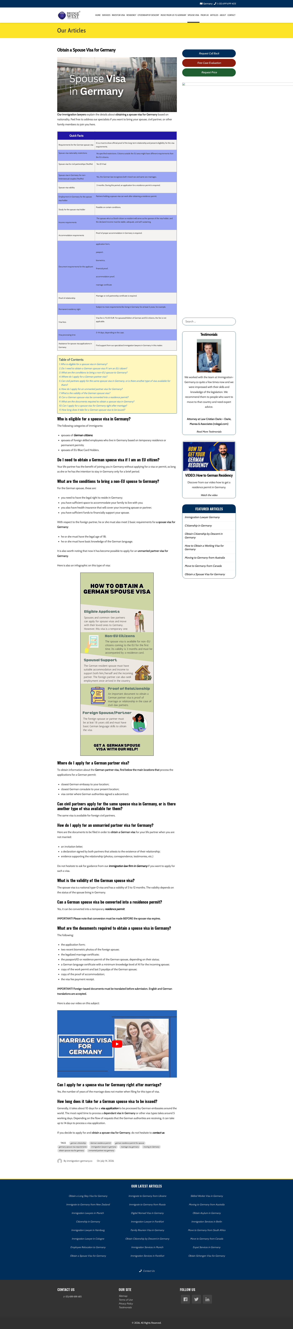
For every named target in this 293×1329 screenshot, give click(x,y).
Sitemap (123, 1296)
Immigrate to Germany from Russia (147, 1204)
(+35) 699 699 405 (226, 3)
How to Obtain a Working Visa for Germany (204, 547)
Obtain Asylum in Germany (207, 1213)
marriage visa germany (130, 1147)
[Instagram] (207, 1299)
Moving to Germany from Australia (205, 557)
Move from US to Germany (173, 15)
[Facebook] (185, 1299)
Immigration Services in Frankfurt (147, 1255)
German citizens (83, 435)
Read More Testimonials (209, 431)
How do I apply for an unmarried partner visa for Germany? (92, 388)
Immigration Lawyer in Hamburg (88, 1230)
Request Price (209, 72)
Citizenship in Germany (198, 525)
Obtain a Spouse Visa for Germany (205, 574)
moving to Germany (151, 1147)
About (223, 15)
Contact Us (148, 1270)
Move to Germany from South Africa (206, 1230)
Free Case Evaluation (209, 63)
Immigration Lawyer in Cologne (88, 1238)
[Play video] (117, 1044)
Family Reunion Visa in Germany (147, 1230)
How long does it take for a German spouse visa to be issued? (93, 409)
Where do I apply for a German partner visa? (84, 376)
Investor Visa (118, 15)
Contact (231, 15)
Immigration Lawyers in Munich (88, 1213)
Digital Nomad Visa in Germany (147, 1213)
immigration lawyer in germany (103, 1147)
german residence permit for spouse (129, 1143)
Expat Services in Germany (206, 1247)
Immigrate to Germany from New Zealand (88, 1204)
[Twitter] (196, 1299)
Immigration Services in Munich (147, 1247)
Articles (214, 15)
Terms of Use (126, 1299)
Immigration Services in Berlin (206, 1221)
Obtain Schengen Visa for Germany (206, 1255)
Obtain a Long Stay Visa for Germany (88, 1196)
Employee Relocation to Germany (87, 1247)
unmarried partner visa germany (101, 1150)
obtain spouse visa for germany (71, 1150)
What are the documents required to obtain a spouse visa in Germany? (97, 401)
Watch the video (209, 495)
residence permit (114, 909)
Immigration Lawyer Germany (202, 517)
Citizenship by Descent (148, 15)
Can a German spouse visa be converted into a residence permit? (94, 397)
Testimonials (125, 1307)
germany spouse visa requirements (73, 1147)
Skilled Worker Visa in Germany (206, 1196)
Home (98, 15)
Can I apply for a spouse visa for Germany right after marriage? (94, 405)
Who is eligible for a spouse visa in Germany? (84, 364)
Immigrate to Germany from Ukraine (147, 1196)
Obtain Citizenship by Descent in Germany (203, 535)
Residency (131, 15)
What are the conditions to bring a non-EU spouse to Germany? (94, 372)
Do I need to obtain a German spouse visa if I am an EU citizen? (94, 368)
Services (106, 15)
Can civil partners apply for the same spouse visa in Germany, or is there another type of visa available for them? (115, 382)
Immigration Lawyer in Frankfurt (147, 1221)
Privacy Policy (126, 1303)
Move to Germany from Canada (203, 566)
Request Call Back (209, 53)
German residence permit (100, 1143)
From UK (205, 15)
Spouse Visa (193, 15)
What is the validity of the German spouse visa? (85, 393)
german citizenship (78, 1143)
